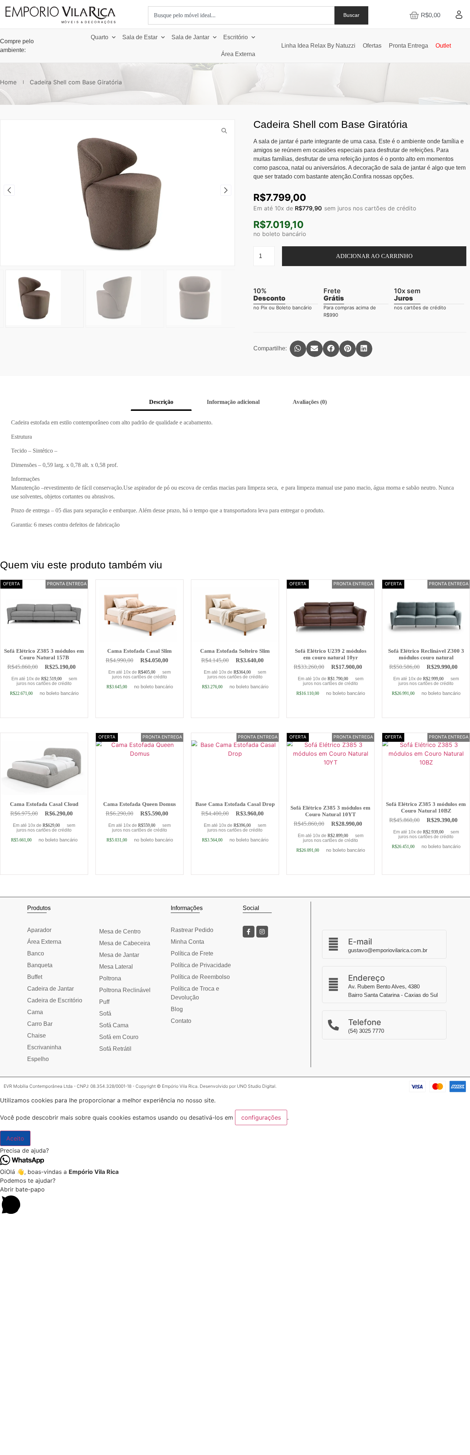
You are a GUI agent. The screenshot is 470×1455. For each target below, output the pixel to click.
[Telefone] (333, 1025)
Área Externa (238, 54)
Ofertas (372, 46)
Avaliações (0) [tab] (310, 402)
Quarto (99, 37)
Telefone (364, 1022)
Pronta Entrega (408, 46)
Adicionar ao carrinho (374, 256)
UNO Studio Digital (256, 1086)
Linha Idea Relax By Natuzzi (318, 46)
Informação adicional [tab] (233, 402)
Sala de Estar (140, 37)
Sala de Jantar (190, 37)
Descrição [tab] (161, 402)
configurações (261, 1117)
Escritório (235, 37)
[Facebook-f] (248, 932)
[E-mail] (333, 944)
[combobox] (241, 15)
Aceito (15, 1138)
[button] (9, 190)
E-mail (360, 941)
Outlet (443, 46)
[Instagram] (262, 932)
